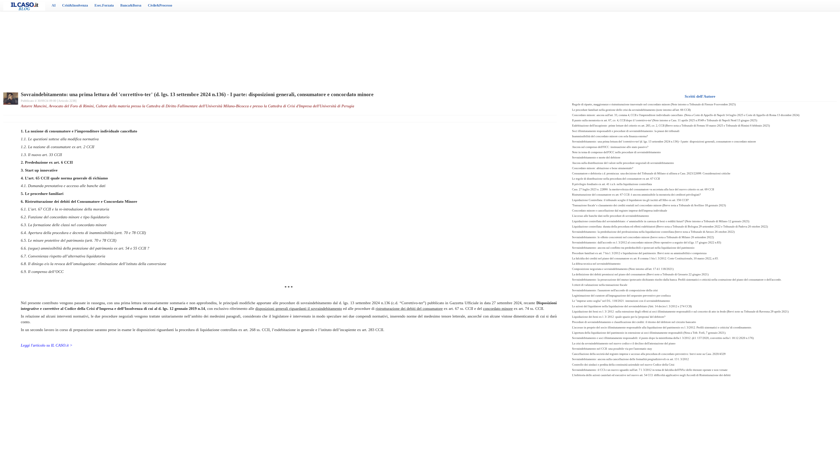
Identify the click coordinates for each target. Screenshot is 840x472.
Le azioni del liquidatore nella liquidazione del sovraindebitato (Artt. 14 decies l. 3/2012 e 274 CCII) (632, 306)
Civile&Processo (160, 5)
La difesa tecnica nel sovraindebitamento (596, 263)
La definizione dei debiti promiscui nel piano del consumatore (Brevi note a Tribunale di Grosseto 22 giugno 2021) (640, 274)
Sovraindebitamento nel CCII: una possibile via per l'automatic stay (612, 348)
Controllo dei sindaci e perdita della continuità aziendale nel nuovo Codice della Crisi (623, 364)
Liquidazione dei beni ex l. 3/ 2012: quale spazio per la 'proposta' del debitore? (618, 316)
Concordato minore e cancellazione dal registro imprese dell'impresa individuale (619, 210)
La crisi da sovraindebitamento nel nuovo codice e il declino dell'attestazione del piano (624, 343)
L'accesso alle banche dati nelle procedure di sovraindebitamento (610, 215)
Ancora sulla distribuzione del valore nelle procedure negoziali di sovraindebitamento (623, 163)
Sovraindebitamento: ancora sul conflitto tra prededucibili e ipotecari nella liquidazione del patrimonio (633, 247)
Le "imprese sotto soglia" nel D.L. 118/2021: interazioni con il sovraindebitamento (621, 300)
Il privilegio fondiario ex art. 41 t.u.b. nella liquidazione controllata (612, 184)
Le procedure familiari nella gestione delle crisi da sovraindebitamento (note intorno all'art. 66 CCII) (631, 109)
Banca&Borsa (130, 5)
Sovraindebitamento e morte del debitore (596, 157)
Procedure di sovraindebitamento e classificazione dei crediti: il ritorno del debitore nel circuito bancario (634, 322)
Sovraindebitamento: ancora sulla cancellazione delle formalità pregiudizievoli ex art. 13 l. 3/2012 (630, 359)
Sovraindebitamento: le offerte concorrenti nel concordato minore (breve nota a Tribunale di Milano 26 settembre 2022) (643, 237)
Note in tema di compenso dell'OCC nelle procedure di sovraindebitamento (616, 152)
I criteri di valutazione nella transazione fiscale (599, 284)
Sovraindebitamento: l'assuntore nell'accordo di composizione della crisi (615, 290)
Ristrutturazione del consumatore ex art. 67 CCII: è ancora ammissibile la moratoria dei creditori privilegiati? (636, 194)
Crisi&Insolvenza (75, 5)
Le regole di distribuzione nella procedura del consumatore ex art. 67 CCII (616, 178)
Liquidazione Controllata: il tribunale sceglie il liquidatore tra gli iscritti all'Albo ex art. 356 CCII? (630, 200)
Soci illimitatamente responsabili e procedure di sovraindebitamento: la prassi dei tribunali (625, 131)
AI (54, 5)
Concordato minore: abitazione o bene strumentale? (602, 168)
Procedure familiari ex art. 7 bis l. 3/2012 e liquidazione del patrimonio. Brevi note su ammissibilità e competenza (639, 253)
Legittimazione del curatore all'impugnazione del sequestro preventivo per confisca (621, 295)
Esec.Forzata (104, 5)
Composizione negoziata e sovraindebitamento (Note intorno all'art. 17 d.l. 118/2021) (623, 269)
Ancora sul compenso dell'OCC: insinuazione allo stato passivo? (610, 147)
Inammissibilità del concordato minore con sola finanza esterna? (610, 136)
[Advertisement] (420, 45)
